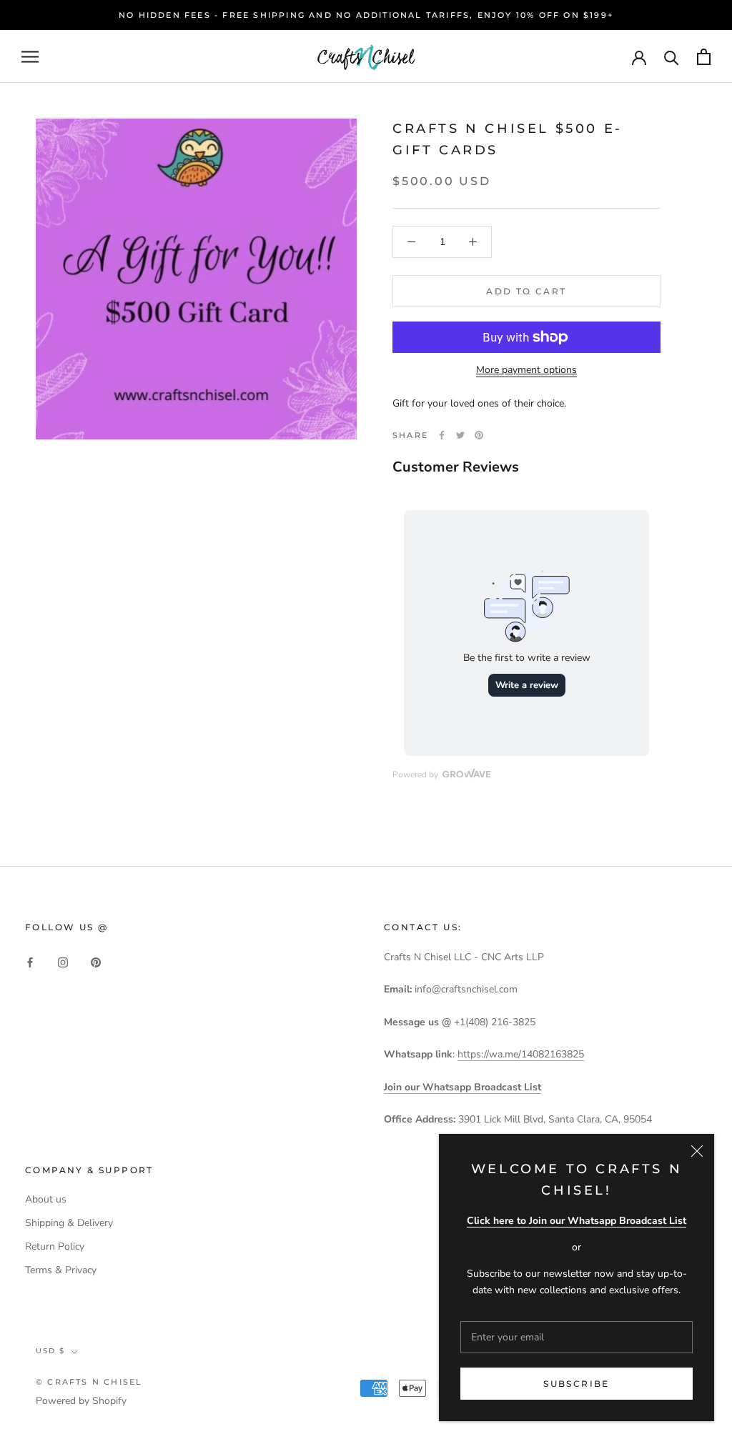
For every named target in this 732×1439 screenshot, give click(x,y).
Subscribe (576, 1383)
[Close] (697, 1151)
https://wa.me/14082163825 (521, 1054)
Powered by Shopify (81, 1401)
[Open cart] (704, 57)
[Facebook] (441, 435)
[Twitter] (460, 435)
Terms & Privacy (61, 1270)
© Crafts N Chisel (89, 1382)
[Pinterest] (479, 435)
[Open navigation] (30, 57)
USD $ (50, 1350)
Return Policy (54, 1246)
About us (45, 1199)
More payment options (526, 370)
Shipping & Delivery (69, 1223)
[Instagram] (63, 961)
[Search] (671, 56)
